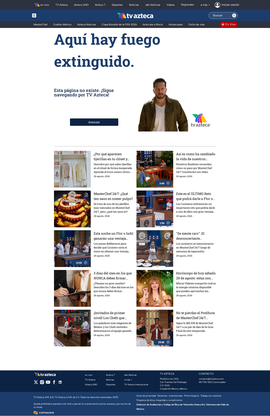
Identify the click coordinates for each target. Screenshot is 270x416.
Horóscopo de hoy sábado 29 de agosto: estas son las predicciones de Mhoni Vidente (196, 276)
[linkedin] (60, 383)
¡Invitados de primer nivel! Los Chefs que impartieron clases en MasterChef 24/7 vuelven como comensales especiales (113, 315)
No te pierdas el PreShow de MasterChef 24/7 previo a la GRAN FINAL (195, 315)
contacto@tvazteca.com (211, 379)
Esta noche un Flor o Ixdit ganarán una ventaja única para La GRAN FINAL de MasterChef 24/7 (113, 236)
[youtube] (48, 383)
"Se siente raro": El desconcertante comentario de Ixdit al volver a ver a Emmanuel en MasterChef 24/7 (195, 236)
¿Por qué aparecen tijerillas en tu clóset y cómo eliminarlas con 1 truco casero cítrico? (111, 156)
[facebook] (54, 383)
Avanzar (94, 122)
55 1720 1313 (205, 382)
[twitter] (36, 383)
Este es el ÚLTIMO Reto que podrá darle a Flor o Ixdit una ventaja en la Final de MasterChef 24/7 (195, 196)
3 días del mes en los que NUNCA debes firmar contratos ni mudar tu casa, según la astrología (113, 276)
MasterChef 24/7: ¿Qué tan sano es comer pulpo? (113, 196)
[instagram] (42, 383)
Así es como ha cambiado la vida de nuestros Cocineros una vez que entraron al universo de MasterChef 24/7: (195, 156)
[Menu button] (47, 15)
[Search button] (234, 15)
